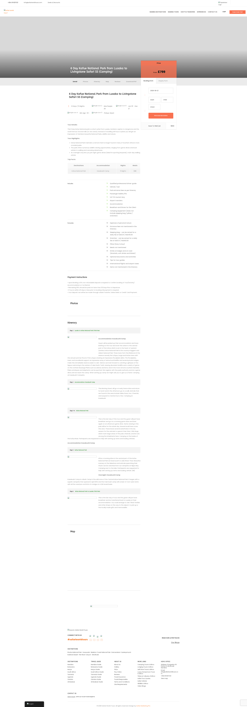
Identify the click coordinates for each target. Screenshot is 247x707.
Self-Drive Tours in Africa (146, 669)
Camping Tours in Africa (146, 664)
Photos (85, 82)
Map (107, 82)
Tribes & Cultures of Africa (146, 676)
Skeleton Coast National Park (100, 652)
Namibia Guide (96, 664)
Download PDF (131, 82)
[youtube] (240, 2)
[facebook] (233, 2)
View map (164, 678)
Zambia (70, 679)
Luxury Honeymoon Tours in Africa (146, 673)
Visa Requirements (120, 684)
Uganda (70, 677)
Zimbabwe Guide (97, 682)
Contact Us (212, 12)
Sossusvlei (86, 652)
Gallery (116, 667)
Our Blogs (175, 642)
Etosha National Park (75, 652)
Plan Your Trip (237, 12)
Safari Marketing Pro (143, 706)
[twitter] (236, 2)
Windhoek (95, 655)
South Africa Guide (97, 672)
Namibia (70, 664)
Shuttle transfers (188, 12)
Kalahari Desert (73, 655)
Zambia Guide (96, 679)
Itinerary (97, 82)
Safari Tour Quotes (144, 678)
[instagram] (243, 2)
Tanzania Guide (96, 674)
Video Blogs (142, 686)
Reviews (117, 82)
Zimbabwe (71, 682)
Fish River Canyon (85, 655)
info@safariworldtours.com (33, 2)
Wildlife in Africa (143, 683)
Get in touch (71, 697)
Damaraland (115, 652)
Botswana (71, 667)
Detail (75, 82)
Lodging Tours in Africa (145, 667)
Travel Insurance (120, 677)
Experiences (201, 12)
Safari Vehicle (142, 681)
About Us (117, 664)
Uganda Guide (96, 677)
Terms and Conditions (122, 682)
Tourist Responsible (121, 679)
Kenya (70, 669)
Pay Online (117, 672)
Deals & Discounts (54, 2)
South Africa (72, 672)
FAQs (116, 669)
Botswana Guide (96, 667)
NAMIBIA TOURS (173, 12)
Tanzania (71, 674)
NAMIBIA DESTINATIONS (158, 12)
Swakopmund (126, 652)
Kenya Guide (95, 669)
